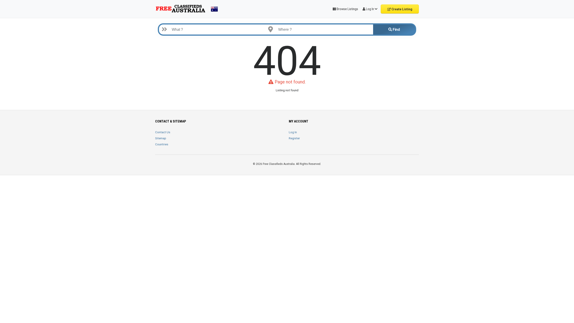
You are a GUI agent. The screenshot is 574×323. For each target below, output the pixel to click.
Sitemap (160, 138)
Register (294, 138)
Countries (161, 144)
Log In (293, 132)
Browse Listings (347, 9)
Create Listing (401, 9)
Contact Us (162, 132)
